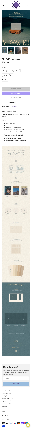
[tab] (5, 106)
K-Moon (7, 419)
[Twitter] (7, 416)
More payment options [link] (16, 97)
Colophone (4, 406)
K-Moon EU (4, 411)
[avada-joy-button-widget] (28, 425)
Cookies (3, 409)
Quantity (4, 80)
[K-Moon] (16, 5)
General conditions (6, 393)
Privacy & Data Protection (8, 391)
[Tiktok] (5, 416)
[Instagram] (2, 416)
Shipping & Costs (6, 396)
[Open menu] (3, 5)
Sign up (16, 384)
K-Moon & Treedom (6, 403)
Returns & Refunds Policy (7, 398)
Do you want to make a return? (9, 401)
